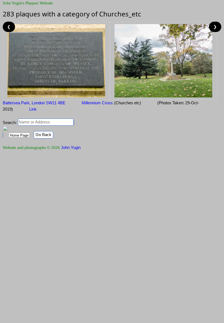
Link (33, 109)
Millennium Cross (97, 102)
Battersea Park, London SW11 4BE (34, 102)
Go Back (43, 134)
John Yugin (71, 147)
